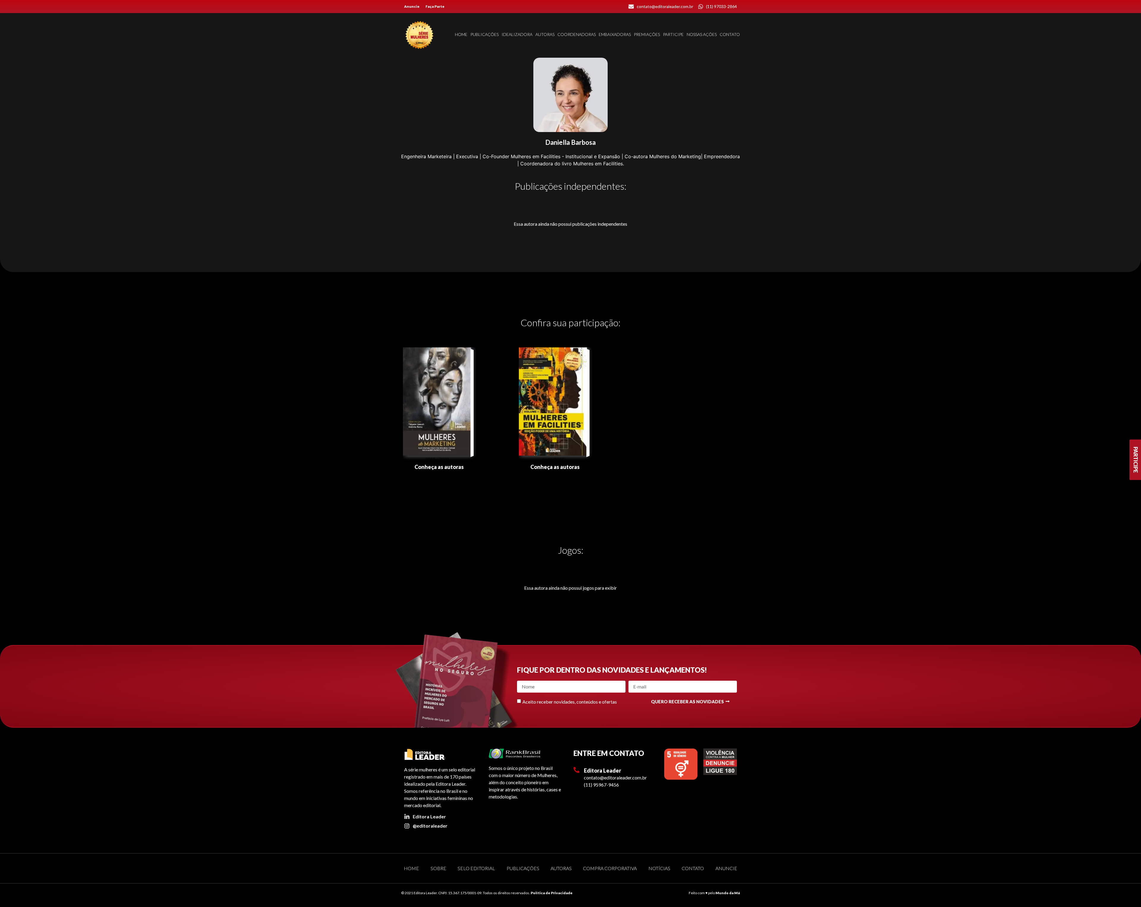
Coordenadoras (576, 34)
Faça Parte (435, 6)
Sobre (438, 868)
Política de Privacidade (552, 893)
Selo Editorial (476, 868)
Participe (673, 34)
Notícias (659, 868)
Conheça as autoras (439, 467)
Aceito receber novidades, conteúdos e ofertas (569, 701)
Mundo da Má (728, 893)
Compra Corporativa (610, 868)
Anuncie (412, 6)
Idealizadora (517, 34)
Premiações (647, 34)
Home (461, 34)
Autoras (544, 34)
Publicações (484, 34)
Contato (730, 34)
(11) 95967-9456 (601, 784)
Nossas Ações (702, 34)
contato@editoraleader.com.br (615, 777)
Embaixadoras (615, 34)
